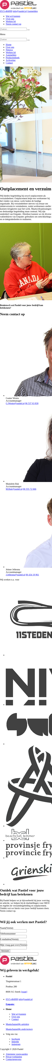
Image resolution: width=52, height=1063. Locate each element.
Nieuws (9, 50)
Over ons (10, 19)
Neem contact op (13, 24)
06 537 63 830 (31, 403)
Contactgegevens (13, 1059)
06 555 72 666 (29, 489)
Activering (10, 60)
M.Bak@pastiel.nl (14, 489)
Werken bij (11, 21)
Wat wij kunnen (13, 16)
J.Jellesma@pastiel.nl (15, 574)
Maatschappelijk (17, 1024)
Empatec (10, 1004)
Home (8, 44)
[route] (24, 992)
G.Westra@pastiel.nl (15, 403)
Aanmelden (32, 11)
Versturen (5, 951)
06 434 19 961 (32, 574)
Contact (9, 63)
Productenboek (12, 57)
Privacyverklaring (14, 1056)
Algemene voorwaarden (17, 1054)
